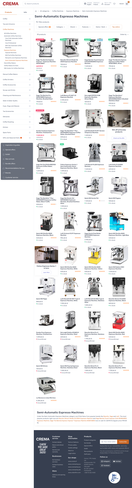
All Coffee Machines (10, 33)
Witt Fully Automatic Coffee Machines (13, 46)
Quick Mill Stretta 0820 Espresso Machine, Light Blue (119, 234)
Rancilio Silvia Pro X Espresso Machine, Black (93, 367)
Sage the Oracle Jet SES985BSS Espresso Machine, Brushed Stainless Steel (70, 200)
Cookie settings (72, 448)
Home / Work (100, 27)
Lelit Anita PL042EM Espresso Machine (116, 165)
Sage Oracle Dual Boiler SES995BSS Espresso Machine (93, 235)
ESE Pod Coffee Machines (13, 55)
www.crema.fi (72, 461)
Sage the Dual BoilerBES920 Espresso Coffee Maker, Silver (46, 166)
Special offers (10, 150)
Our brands (87, 443)
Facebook (106, 465)
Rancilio (106, 416)
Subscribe (123, 442)
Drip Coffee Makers (10, 63)
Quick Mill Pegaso (115, 198)
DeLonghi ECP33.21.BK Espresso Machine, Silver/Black (92, 97)
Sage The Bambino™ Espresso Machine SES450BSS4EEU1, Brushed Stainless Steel (118, 98)
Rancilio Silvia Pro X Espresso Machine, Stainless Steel (94, 334)
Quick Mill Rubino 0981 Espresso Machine (116, 268)
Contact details (57, 442)
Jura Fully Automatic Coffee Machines (13, 39)
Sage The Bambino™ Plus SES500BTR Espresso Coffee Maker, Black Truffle (46, 200)
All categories (44, 11)
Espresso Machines (10, 50)
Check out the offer (118, 138)
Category (59, 27)
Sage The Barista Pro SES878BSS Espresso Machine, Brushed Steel (44, 97)
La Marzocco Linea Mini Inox (46, 398)
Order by (123, 34)
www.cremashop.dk (74, 470)
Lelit (117, 416)
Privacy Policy (104, 452)
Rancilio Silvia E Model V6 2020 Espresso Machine (69, 61)
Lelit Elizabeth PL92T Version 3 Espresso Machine (95, 131)
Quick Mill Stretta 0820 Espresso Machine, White (68, 268)
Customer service (11, 177)
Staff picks (87, 454)
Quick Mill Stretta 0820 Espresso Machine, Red (117, 333)
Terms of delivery (73, 442)
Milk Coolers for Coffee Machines (14, 68)
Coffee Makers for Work (11, 65)
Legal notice (72, 453)
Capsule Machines (10, 52)
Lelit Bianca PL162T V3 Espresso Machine (68, 96)
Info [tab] (25, 12)
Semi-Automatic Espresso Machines (16, 60)
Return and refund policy (57, 446)
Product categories (90, 440)
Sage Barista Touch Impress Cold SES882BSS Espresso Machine (94, 61)
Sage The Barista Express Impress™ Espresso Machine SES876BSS (46, 61)
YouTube (118, 461)
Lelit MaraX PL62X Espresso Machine (94, 165)
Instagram (106, 461)
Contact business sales (57, 465)
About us (71, 450)
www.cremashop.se (74, 467)
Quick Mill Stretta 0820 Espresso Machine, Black (44, 234)
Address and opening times (58, 476)
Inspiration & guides (12, 145)
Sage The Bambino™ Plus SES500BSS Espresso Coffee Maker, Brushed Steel (70, 132)
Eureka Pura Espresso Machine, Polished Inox (44, 333)
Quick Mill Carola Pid (91, 198)
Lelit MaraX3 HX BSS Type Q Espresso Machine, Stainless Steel (94, 300)
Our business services (56, 461)
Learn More (46, 272)
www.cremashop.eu (74, 464)
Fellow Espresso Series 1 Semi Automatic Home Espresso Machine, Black (68, 166)
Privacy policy (72, 445)
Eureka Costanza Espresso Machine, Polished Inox (45, 131)
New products (88, 451)
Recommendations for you (14, 168)
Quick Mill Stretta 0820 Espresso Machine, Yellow (93, 268)
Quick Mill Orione (42, 366)
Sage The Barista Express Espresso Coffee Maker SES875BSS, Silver (117, 61)
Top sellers (116, 27)
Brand (72, 27)
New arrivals (9, 159)
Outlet (7, 154)
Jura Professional (10, 43)
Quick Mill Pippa (41, 299)
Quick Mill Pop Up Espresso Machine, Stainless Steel (69, 367)
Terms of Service (115, 452)
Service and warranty (56, 451)
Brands (8, 173)
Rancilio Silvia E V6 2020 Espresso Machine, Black (117, 299)
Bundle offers (10, 163)
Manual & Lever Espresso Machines (16, 58)
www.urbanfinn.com (74, 472)
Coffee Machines (57, 11)
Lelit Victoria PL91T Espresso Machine (70, 234)
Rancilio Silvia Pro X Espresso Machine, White (117, 367)
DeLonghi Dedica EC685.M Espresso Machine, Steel (69, 333)
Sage (111, 416)
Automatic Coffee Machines (12, 36)
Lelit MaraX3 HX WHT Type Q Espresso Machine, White (70, 299)
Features (85, 27)
